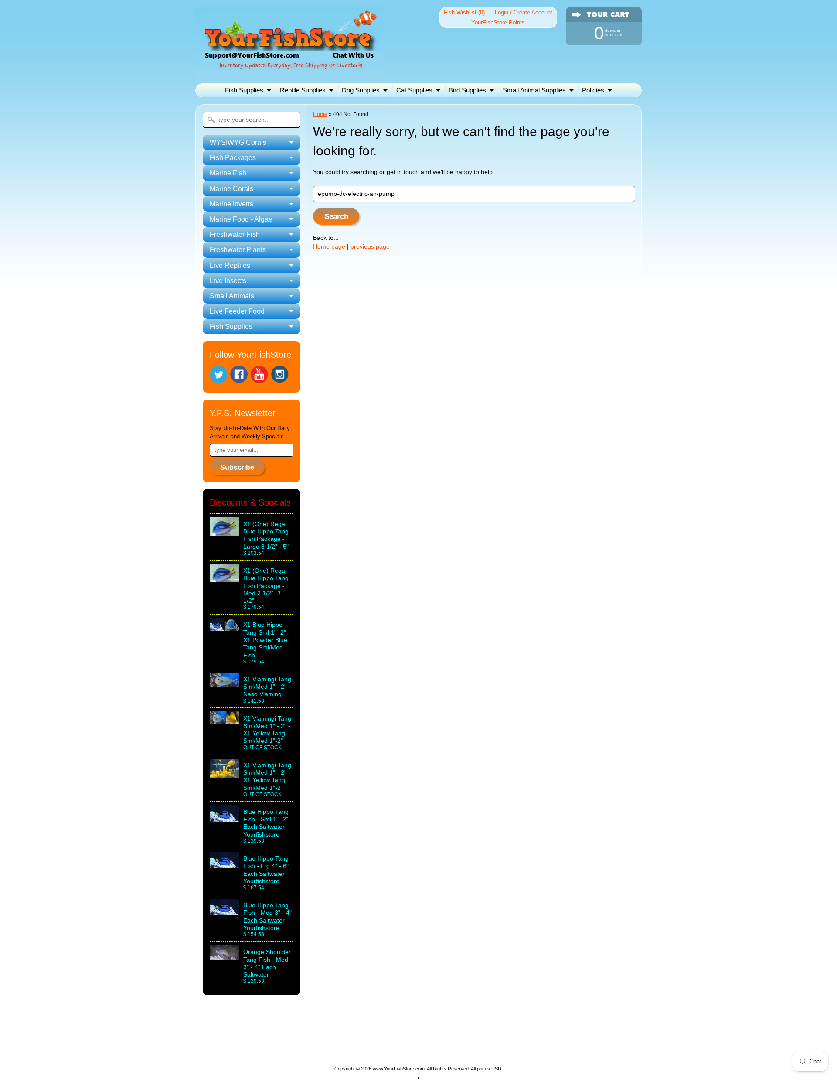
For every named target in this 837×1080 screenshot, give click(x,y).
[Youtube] (259, 374)
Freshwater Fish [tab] (235, 234)
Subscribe (237, 467)
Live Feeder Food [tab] (237, 311)
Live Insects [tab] (228, 280)
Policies (593, 90)
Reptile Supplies (303, 90)
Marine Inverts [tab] (231, 204)
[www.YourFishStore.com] (289, 71)
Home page (329, 246)
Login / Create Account (523, 12)
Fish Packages (311, 1035)
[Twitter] (218, 374)
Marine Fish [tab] (228, 173)
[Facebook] (239, 374)
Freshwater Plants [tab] (238, 249)
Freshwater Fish (590, 1035)
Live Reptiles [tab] (230, 265)
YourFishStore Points (498, 22)
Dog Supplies (361, 90)
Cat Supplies (414, 90)
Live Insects (391, 1045)
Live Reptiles (344, 1045)
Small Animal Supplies (534, 90)
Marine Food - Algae (524, 1035)
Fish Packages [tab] (233, 157)
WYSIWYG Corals (251, 1035)
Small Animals (440, 1045)
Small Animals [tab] (232, 296)
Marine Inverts (462, 1035)
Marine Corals (410, 1035)
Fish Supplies (244, 90)
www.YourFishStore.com (399, 1068)
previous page (370, 246)
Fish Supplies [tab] (231, 326)
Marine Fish (361, 1035)
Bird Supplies (467, 90)
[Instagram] (280, 374)
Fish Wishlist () (464, 12)
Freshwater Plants (287, 1045)
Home (320, 114)
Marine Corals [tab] (231, 188)
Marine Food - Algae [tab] (241, 219)
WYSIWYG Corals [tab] (238, 142)
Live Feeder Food (499, 1045)
